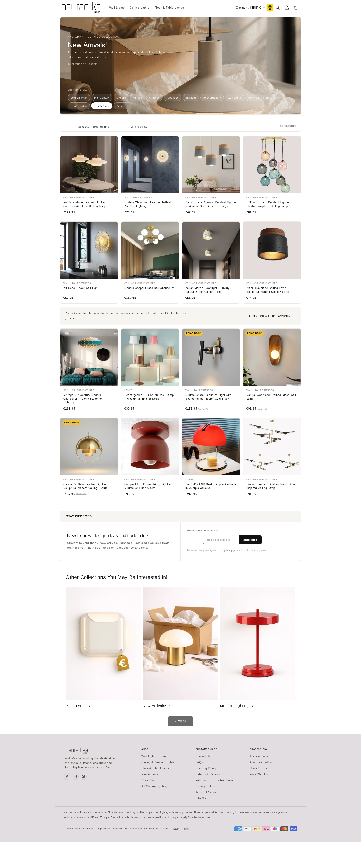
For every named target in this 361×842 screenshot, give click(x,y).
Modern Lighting (234, 706)
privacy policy (232, 550)
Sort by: (83, 126)
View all (180, 721)
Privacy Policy (205, 786)
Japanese (172, 97)
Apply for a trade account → (272, 316)
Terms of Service (207, 792)
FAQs (199, 762)
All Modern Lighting (154, 786)
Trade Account (259, 756)
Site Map (201, 798)
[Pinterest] (83, 776)
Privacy (175, 829)
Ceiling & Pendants (260, 97)
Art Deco (154, 97)
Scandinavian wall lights (123, 812)
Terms (186, 829)
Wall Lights (235, 97)
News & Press (259, 768)
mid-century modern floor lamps (188, 812)
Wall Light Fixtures (153, 756)
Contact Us (203, 756)
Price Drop (123, 106)
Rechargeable (212, 97)
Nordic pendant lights (153, 812)
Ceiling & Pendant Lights (157, 762)
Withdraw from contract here (214, 780)
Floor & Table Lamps (155, 768)
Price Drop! (76, 706)
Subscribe (250, 539)
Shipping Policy (206, 768)
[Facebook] (67, 776)
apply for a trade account (195, 817)
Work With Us (259, 774)
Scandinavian (79, 97)
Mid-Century (102, 97)
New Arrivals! (154, 706)
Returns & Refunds (208, 774)
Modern (121, 97)
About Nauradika (261, 762)
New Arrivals (102, 106)
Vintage (137, 97)
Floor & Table (78, 106)
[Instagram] (75, 776)
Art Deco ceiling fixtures (229, 812)
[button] (277, 7)
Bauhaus (190, 97)
